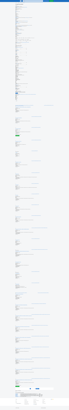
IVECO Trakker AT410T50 (18, 128)
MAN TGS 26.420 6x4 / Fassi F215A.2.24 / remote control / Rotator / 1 (22, 326)
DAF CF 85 (16, 395)
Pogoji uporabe (25, 400)
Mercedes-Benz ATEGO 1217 (18, 141)
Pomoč (16, 401)
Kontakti (16, 402)
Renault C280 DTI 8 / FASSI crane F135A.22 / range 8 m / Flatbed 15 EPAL (23, 337)
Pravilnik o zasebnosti (26, 401)
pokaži (16, 90)
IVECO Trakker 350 (17, 273)
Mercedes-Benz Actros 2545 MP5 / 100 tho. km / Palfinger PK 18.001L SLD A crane (23, 369)
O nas (16, 400)
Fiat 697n (16, 152)
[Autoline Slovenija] (17, 1)
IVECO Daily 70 (16, 396)
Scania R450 (16, 394)
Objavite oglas (17, 135)
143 (34, 388)
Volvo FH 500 (16, 393)
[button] (15, 112)
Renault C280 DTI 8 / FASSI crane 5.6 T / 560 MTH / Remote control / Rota (23, 348)
